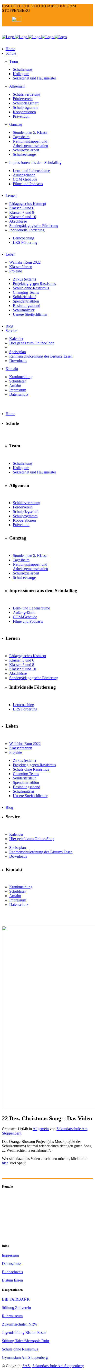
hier (5, 1163)
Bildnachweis (12, 1272)
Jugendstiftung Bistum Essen (24, 1332)
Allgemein (41, 1129)
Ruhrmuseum (12, 1316)
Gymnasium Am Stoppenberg (25, 1357)
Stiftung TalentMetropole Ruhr (25, 1341)
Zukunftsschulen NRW (20, 1324)
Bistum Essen (12, 1280)
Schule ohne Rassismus (20, 1349)
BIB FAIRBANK (16, 1299)
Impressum (10, 1255)
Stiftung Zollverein (16, 1307)
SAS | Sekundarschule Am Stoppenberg (53, 1366)
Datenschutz (11, 1263)
